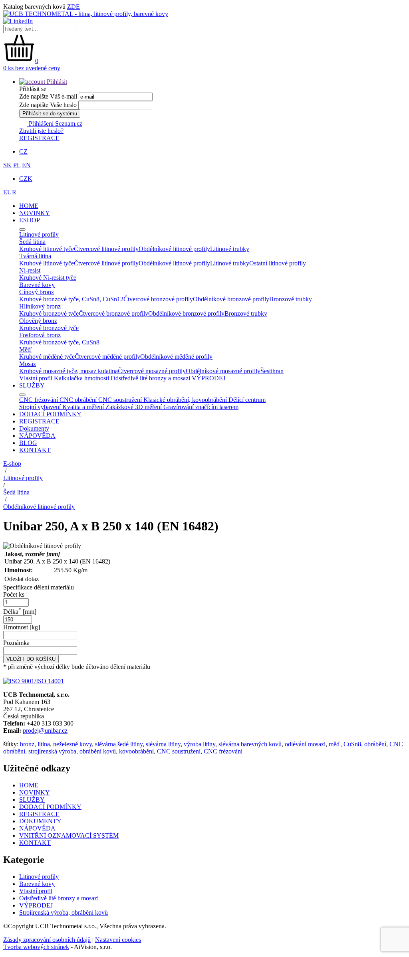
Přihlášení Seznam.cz (54, 123)
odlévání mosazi (305, 744)
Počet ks (13, 594)
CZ (23, 151)
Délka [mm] (19, 611)
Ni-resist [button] (29, 270)
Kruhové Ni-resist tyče (47, 277)
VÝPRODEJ (208, 378)
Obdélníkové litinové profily (174, 248)
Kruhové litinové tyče (46, 248)
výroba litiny (199, 744)
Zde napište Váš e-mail (48, 96)
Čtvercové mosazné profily (152, 371)
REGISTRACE (39, 137)
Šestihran (272, 371)
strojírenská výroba (52, 751)
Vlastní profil (35, 378)
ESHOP (29, 220)
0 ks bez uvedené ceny (31, 68)
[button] (43, 81)
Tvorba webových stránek (36, 946)
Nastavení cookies (118, 939)
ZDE (73, 6)
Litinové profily (23, 478)
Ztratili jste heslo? (41, 130)
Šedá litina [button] (32, 241)
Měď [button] (25, 349)
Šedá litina (16, 492)
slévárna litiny (163, 744)
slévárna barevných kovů (250, 744)
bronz (27, 744)
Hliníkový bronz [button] (40, 306)
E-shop (12, 463)
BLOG (28, 442)
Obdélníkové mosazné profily (223, 371)
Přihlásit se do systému (49, 114)
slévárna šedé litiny (119, 744)
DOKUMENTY (40, 821)
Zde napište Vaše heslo (48, 104)
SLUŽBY (32, 385)
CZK (25, 178)
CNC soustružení (179, 751)
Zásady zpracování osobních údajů (47, 939)
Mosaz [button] (27, 363)
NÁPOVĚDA (37, 435)
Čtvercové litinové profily (106, 248)
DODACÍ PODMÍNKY (50, 414)
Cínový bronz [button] (36, 292)
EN (26, 165)
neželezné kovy (72, 744)
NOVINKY (34, 213)
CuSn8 (352, 744)
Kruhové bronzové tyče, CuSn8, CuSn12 (71, 299)
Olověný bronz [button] (38, 320)
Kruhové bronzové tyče (49, 313)
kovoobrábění (136, 751)
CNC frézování (223, 751)
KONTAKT (35, 450)
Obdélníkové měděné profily (176, 356)
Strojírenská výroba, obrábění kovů (63, 912)
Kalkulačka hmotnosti (81, 378)
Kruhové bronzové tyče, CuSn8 (59, 342)
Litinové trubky (229, 248)
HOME (28, 205)
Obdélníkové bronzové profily (231, 299)
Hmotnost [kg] (21, 627)
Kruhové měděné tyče (47, 356)
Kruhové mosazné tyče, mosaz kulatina (68, 371)
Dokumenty (34, 428)
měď (334, 744)
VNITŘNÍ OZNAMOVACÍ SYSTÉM (69, 835)
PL (16, 165)
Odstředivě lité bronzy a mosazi (150, 378)
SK (7, 165)
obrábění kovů (97, 751)
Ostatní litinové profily (277, 263)
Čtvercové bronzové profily (158, 299)
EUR (9, 192)
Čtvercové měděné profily (107, 356)
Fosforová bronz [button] (40, 335)
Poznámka (16, 642)
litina (44, 744)
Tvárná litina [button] (35, 256)
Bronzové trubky (290, 299)
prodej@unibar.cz (45, 730)
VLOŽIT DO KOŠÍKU (31, 659)
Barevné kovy (37, 883)
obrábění (375, 744)
